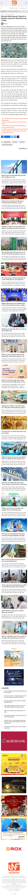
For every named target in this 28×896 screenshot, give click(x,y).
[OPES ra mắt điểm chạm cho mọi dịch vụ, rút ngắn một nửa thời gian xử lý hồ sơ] (14, 627)
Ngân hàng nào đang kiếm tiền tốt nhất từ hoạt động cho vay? (13, 176)
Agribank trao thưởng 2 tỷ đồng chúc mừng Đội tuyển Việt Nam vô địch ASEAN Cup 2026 (13, 202)
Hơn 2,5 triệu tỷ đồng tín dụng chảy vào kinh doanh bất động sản (13, 560)
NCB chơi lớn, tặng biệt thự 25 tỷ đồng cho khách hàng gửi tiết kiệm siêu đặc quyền (13, 534)
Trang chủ (3, 11)
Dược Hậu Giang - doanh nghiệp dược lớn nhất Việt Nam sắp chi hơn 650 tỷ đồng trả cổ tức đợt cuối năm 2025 (15, 722)
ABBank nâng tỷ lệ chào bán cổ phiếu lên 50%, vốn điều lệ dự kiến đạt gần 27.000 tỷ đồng (14, 458)
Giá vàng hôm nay (13, 8)
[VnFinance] (14, 3)
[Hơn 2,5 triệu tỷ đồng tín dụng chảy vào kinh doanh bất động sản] (14, 550)
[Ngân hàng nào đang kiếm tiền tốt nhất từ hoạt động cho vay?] (14, 166)
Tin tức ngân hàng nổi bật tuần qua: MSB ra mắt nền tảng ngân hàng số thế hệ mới (14, 586)
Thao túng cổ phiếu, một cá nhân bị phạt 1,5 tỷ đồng (14, 711)
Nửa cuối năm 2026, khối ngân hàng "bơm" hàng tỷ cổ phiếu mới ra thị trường (14, 483)
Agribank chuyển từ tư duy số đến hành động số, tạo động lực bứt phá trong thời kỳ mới (14, 227)
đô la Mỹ (15, 76)
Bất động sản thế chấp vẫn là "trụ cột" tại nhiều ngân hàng (14, 330)
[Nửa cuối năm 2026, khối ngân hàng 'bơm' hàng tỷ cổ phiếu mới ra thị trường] (14, 473)
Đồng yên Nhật (7, 142)
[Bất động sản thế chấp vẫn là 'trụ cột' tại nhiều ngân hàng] (14, 320)
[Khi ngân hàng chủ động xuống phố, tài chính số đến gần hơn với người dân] (14, 269)
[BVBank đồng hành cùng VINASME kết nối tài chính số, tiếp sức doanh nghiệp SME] (14, 294)
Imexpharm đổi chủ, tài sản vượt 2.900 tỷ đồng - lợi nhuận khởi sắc (15, 701)
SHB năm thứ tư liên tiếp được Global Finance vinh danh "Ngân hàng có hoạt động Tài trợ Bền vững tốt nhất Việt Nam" (13, 381)
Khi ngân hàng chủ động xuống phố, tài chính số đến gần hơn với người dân (13, 278)
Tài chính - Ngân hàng (13, 11)
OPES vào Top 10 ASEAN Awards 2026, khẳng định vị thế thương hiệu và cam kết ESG (13, 355)
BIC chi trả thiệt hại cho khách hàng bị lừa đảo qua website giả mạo (15, 691)
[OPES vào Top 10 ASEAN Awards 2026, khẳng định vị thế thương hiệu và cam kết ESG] (14, 345)
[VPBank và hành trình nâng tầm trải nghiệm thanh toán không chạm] (14, 499)
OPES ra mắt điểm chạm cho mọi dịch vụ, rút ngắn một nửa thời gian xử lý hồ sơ (14, 637)
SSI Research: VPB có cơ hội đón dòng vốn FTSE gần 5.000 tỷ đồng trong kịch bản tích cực (13, 406)
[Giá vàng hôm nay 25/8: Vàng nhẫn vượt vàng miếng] (14, 422)
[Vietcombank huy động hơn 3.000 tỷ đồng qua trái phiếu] (14, 601)
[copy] (18, 137)
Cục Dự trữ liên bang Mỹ (7, 144)
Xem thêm (13, 648)
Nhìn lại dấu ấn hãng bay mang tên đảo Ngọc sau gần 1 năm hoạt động (15, 716)
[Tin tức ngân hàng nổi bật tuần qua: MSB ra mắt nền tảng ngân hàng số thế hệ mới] (14, 576)
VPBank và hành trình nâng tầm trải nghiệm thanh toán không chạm (12, 509)
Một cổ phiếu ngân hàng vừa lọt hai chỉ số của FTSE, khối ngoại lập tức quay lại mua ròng (13, 253)
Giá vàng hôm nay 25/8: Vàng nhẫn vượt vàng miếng (14, 432)
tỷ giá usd (22, 142)
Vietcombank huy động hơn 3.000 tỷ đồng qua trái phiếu (13, 611)
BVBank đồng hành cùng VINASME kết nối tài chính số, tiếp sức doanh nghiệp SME (13, 304)
